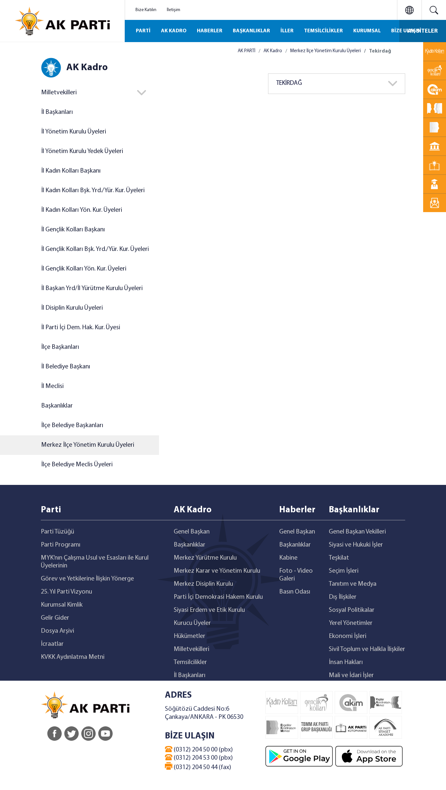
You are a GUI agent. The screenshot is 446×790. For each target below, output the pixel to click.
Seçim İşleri (343, 571)
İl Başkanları (57, 112)
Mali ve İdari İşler (351, 675)
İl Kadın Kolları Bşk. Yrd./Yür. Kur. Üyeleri (93, 190)
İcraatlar (52, 644)
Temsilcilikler (190, 662)
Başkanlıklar (57, 406)
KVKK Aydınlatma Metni (72, 657)
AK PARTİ (246, 51)
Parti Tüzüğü (57, 532)
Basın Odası (294, 592)
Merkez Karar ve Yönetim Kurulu (217, 571)
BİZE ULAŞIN (406, 31)
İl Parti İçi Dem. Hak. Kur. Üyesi (80, 327)
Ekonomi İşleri (347, 636)
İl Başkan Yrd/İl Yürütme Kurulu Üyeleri (92, 288)
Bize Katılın (145, 10)
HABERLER (209, 31)
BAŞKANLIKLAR (251, 31)
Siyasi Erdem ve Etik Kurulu (209, 610)
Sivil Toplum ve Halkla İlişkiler (367, 649)
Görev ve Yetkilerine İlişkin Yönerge (87, 579)
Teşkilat (339, 558)
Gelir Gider (55, 618)
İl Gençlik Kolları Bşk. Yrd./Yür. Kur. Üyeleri (95, 249)
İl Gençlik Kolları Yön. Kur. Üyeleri (83, 269)
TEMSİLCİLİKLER (323, 31)
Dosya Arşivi (57, 631)
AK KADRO (173, 31)
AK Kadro (272, 51)
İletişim (173, 10)
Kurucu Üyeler (192, 623)
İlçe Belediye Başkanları (72, 425)
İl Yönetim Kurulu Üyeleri (73, 132)
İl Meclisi (52, 386)
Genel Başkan (192, 532)
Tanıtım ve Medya (352, 584)
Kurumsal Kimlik (62, 605)
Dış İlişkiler (343, 597)
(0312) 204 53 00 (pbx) (202, 758)
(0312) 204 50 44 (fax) (201, 767)
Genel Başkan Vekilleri (357, 532)
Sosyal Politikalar (351, 610)
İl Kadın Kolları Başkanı (71, 171)
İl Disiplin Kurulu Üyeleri (72, 308)
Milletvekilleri (191, 649)
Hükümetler (189, 636)
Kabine (288, 558)
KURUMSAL (367, 31)
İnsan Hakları (346, 662)
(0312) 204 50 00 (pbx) (202, 750)
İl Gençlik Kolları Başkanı (73, 229)
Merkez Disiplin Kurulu (203, 584)
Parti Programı (60, 545)
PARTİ (143, 31)
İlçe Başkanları (60, 347)
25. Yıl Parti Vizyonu (66, 592)
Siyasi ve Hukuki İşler (356, 545)
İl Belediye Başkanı (65, 367)
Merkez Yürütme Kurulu (205, 558)
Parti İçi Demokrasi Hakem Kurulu (218, 597)
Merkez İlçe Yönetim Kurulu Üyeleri (87, 445)
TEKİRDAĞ (289, 83)
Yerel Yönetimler (351, 623)
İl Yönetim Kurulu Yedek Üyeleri (82, 151)
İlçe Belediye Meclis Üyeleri (77, 464)
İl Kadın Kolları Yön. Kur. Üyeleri (81, 210)
